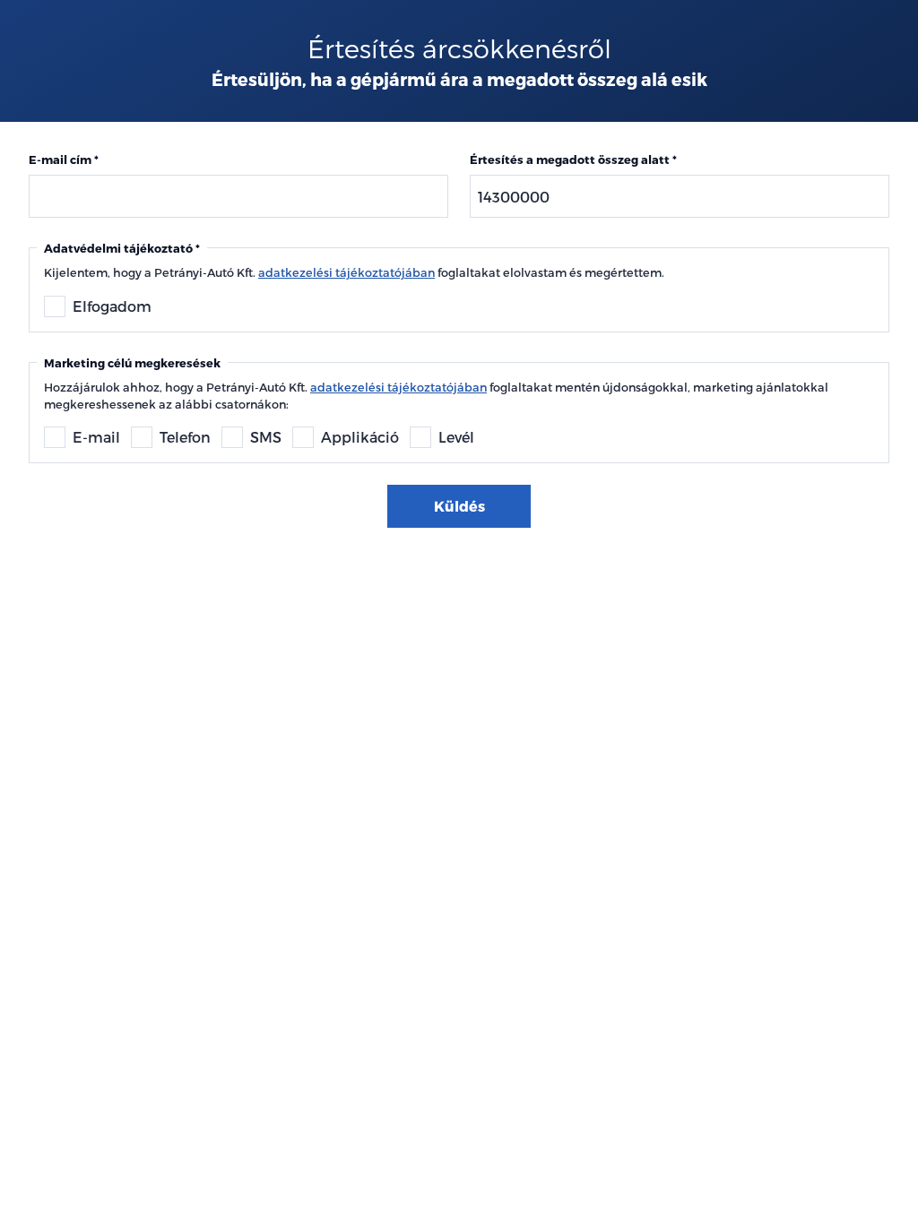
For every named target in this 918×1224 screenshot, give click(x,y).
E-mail (96, 436)
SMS (265, 436)
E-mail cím (60, 159)
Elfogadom (112, 306)
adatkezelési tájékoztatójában (346, 272)
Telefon (185, 436)
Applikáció (360, 436)
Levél (456, 436)
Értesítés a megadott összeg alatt (570, 159)
